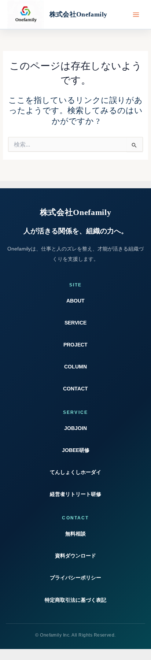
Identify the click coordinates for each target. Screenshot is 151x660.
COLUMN (75, 367)
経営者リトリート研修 (75, 494)
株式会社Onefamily (78, 14)
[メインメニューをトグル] (136, 14)
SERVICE (75, 323)
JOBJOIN (75, 428)
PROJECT (75, 345)
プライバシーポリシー (75, 578)
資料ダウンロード (75, 556)
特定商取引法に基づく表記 (75, 600)
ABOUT (75, 301)
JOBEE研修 (75, 450)
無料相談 (75, 534)
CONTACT (75, 389)
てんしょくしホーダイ (75, 472)
